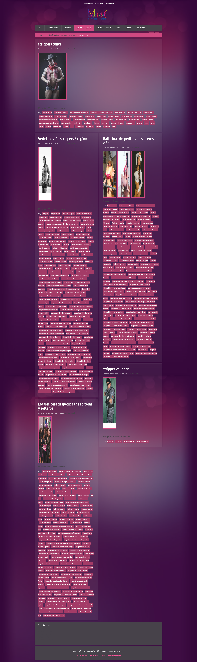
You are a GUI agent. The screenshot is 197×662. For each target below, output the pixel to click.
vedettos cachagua (77, 231)
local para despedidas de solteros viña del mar (54, 608)
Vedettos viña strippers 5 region (62, 139)
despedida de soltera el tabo (72, 337)
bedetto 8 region (92, 120)
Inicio (40, 28)
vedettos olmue (56, 245)
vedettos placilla (68, 272)
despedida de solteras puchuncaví (74, 296)
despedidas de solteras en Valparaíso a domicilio (63, 289)
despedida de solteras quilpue (64, 361)
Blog (118, 28)
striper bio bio (139, 116)
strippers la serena (45, 634)
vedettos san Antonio (60, 523)
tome (153, 123)
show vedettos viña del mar (60, 275)
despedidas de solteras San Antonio (76, 330)
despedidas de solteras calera (48, 574)
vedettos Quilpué (84, 251)
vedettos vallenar (142, 441)
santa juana (57, 126)
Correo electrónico (57, 108)
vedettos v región (70, 251)
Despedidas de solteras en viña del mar (74, 279)
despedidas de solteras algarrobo (77, 334)
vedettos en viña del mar (57, 475)
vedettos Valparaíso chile (57, 241)
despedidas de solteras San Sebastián (51, 334)
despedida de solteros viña (141, 346)
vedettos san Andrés (46, 269)
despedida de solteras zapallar (75, 292)
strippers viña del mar (84, 214)
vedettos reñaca (44, 248)
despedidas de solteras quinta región (59, 351)
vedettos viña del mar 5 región (76, 258)
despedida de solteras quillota (71, 320)
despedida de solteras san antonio (64, 382)
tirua (113, 126)
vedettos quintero (68, 234)
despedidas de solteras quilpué (56, 316)
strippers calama (68, 35)
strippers (45, 214)
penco (41, 126)
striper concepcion (61, 116)
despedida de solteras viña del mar (79, 354)
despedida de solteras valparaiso (63, 392)
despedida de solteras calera (77, 364)
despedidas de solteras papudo (61, 313)
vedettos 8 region (79, 120)
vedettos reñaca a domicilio (79, 248)
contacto (141, 28)
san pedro (105, 123)
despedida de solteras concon (70, 299)
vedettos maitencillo (83, 234)
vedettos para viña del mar (72, 221)
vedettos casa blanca (62, 269)
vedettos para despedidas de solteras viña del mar (62, 224)
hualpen (96, 123)
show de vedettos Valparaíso (81, 245)
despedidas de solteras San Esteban (50, 330)
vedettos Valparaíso (77, 227)
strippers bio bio (113, 116)
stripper (118, 441)
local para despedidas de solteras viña (80, 605)
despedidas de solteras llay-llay (61, 323)
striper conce (101, 116)
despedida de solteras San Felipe (56, 327)
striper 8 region (134, 120)
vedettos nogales (45, 258)
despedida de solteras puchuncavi (73, 368)
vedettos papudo (59, 485)
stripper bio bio (127, 116)
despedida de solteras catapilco (56, 375)
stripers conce (89, 116)
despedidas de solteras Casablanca (81, 306)
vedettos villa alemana (63, 492)
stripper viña (43, 217)
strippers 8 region (107, 120)
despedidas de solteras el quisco (49, 337)
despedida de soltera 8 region (49, 123)
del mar (66, 245)
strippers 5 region (68, 214)
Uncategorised (70, 49)
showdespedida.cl (115, 655)
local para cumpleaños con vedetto (50, 612)
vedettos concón (44, 255)
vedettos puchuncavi (52, 234)
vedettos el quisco (61, 262)
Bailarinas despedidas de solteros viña (128, 141)
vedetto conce (47, 113)
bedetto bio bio (65, 120)
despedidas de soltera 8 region (71, 123)
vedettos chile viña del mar (77, 241)
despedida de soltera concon (48, 310)
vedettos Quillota (73, 255)
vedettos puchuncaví (76, 262)
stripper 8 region (121, 120)
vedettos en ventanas (61, 238)
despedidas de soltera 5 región (55, 354)
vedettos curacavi (54, 272)
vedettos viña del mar (50, 471)
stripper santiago (45, 631)
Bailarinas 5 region (104, 28)
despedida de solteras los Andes (80, 327)
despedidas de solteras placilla (63, 340)
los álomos (89, 126)
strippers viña (55, 214)
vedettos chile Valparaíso (67, 495)
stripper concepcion (45, 116)
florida (66, 126)
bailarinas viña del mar (126, 206)
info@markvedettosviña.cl (104, 3)
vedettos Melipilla (77, 269)
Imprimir (44, 108)
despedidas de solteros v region (146, 353)
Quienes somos (53, 28)
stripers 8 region (147, 120)
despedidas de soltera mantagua (58, 347)
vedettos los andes (45, 238)
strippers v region (56, 217)
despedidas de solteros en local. (53, 615)
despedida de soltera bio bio (48, 120)
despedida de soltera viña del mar (50, 282)
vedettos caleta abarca (60, 248)
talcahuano (87, 123)
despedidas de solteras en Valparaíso (59, 286)
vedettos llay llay (50, 265)
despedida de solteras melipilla (57, 385)
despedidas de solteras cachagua (50, 296)
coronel (139, 123)
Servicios (67, 28)
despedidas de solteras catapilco (56, 306)
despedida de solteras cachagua (66, 371)
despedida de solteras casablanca (50, 388)
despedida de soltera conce (79, 113)
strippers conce (50, 44)
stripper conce (148, 113)
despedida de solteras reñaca (48, 299)
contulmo (106, 126)
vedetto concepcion (61, 113)
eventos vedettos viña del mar (49, 279)
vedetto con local (70, 612)
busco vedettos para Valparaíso (65, 482)
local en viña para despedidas (81, 608)
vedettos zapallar (87, 255)
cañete (98, 126)
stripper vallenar (116, 369)
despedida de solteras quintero (49, 368)
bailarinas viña (112, 206)
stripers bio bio (151, 116)
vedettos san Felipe (64, 265)
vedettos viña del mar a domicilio (50, 221)
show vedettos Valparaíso (80, 275)
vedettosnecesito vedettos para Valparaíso (59, 526)
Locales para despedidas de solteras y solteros (65, 406)
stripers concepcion (76, 116)
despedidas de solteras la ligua (49, 554)
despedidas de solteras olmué (49, 320)
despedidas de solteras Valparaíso (50, 540)
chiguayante (130, 123)
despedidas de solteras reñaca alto (58, 344)
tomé (146, 123)
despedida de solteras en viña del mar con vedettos (63, 543)
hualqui (48, 126)
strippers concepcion (134, 113)
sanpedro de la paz (117, 123)
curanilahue (80, 126)
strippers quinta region (71, 217)
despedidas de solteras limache (79, 316)
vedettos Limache (58, 255)
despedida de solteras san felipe (71, 378)
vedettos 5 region (84, 28)
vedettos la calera (61, 516)
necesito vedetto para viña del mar (57, 227)
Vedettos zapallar (63, 231)
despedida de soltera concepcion (101, 113)
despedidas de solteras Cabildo (61, 303)
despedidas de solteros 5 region (122, 353)
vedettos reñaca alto (78, 238)
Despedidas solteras (97, 655)
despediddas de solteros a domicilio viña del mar (119, 350)
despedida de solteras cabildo (48, 378)
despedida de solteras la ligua (79, 375)
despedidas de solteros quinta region (116, 357)
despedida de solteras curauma (74, 388)
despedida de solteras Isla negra (49, 591)
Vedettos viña (81, 655)
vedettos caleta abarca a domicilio (50, 251)
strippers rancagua (45, 640)
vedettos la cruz (58, 258)
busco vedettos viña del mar (58, 478)
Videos (128, 28)
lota (72, 126)
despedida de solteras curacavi (80, 385)
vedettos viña (86, 217)
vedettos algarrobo (45, 262)
